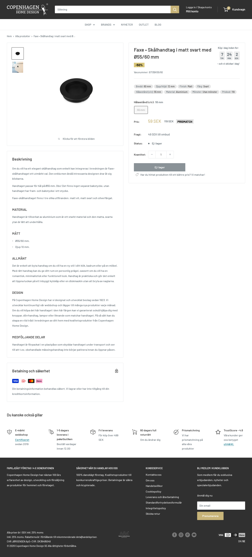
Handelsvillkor (154, 485)
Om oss (150, 480)
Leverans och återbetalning (162, 497)
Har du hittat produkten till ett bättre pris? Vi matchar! (172, 174)
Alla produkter (22, 36)
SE (243, 541)
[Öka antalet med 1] (170, 154)
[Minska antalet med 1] (151, 154)
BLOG (158, 24)
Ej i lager (160, 167)
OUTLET (144, 24)
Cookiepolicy (153, 491)
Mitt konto (192, 11)
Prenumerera (210, 515)
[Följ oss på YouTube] (194, 534)
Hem (9, 36)
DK (239, 541)
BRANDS (106, 24)
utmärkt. (229, 444)
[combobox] (113, 9)
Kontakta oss (153, 474)
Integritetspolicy (156, 508)
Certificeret (22, 439)
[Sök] (175, 9)
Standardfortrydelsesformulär (164, 502)
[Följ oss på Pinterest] (187, 534)
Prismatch (184, 121)
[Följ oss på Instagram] (181, 534)
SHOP (88, 24)
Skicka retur (153, 513)
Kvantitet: (140, 154)
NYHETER (127, 24)
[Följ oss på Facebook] (174, 534)
